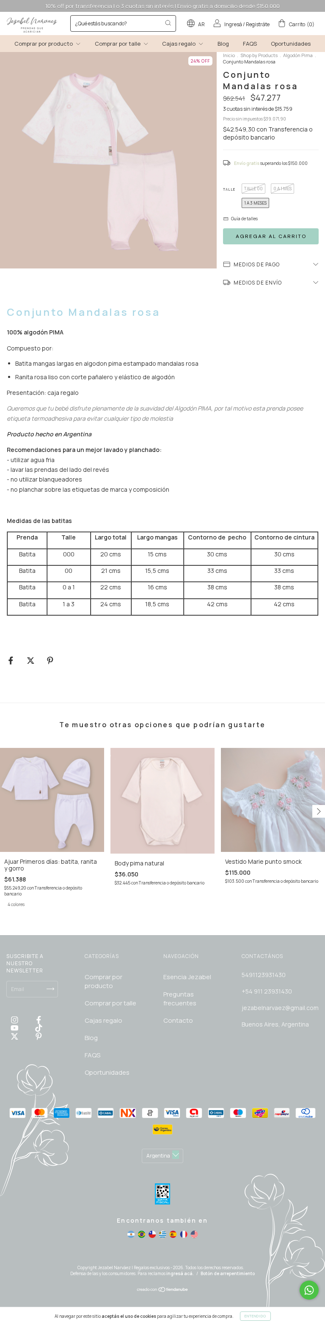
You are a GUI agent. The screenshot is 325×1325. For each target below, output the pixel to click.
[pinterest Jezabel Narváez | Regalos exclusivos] (38, 1036)
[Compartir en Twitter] (31, 660)
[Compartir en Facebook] (11, 660)
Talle (229, 189)
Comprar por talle (118, 43)
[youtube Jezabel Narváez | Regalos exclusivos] (15, 1028)
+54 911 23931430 (267, 991)
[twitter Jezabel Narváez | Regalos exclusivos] (15, 1036)
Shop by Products (259, 55)
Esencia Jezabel (187, 976)
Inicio (229, 55)
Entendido (255, 1316)
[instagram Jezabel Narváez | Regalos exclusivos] (15, 1020)
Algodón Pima (298, 55)
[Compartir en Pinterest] (50, 660)
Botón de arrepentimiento (228, 1273)
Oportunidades (291, 43)
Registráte (258, 24)
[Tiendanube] (162, 1290)
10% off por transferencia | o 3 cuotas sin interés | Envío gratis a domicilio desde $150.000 (162, 6)
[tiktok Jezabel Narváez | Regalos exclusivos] (38, 1028)
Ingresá (233, 24)
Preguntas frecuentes (179, 998)
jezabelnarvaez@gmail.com (280, 1008)
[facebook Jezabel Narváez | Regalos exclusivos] (38, 1020)
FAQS (250, 43)
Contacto (178, 1020)
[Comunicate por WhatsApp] (309, 1290)
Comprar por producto (44, 43)
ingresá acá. (180, 1273)
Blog (223, 43)
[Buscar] (168, 23)
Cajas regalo (179, 43)
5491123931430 (264, 975)
